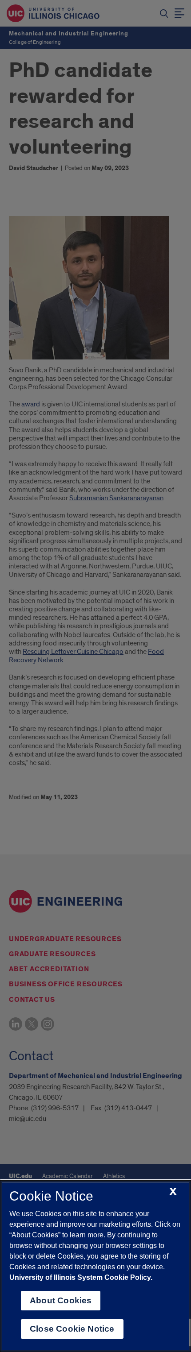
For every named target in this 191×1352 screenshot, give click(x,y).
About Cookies (61, 1300)
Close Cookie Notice (72, 1328)
